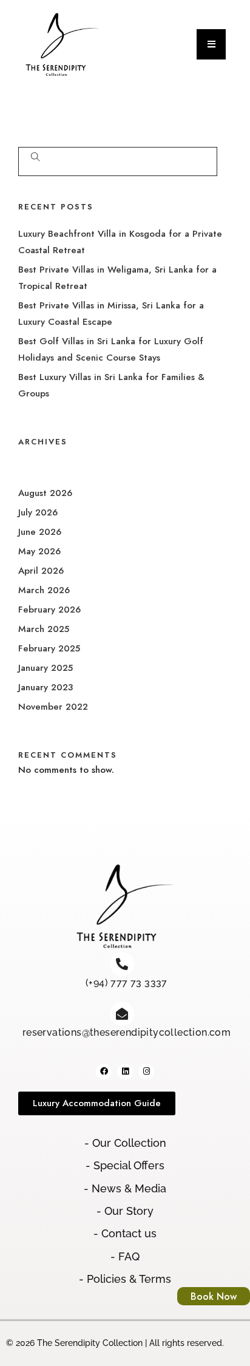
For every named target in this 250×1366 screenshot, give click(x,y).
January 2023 (45, 687)
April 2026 (41, 570)
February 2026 (49, 609)
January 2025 (45, 668)
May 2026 (39, 551)
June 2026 (39, 532)
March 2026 (44, 590)
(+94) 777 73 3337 (126, 982)
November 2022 (53, 706)
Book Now (214, 1296)
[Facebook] (104, 1071)
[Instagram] (146, 1071)
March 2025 (43, 629)
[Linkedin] (125, 1071)
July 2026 (38, 512)
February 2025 (49, 648)
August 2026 (45, 493)
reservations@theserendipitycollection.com (126, 1032)
